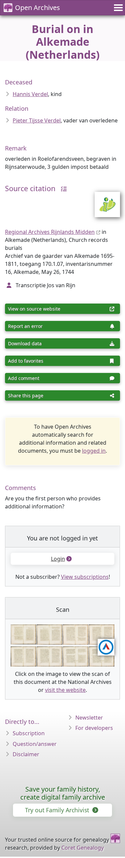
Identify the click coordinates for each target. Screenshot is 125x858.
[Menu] (117, 7)
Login (58, 558)
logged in (94, 450)
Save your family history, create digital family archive (62, 793)
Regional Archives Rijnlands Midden (50, 232)
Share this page (25, 395)
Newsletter (89, 717)
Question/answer (35, 744)
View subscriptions (85, 576)
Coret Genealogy (82, 847)
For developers (94, 728)
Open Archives (37, 7)
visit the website (65, 690)
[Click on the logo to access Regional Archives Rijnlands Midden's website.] (103, 200)
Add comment (23, 378)
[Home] (115, 838)
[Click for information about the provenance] (62, 188)
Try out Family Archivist (58, 810)
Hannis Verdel (30, 94)
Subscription (29, 733)
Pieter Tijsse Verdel (37, 120)
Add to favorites (25, 361)
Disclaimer (26, 754)
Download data (25, 343)
